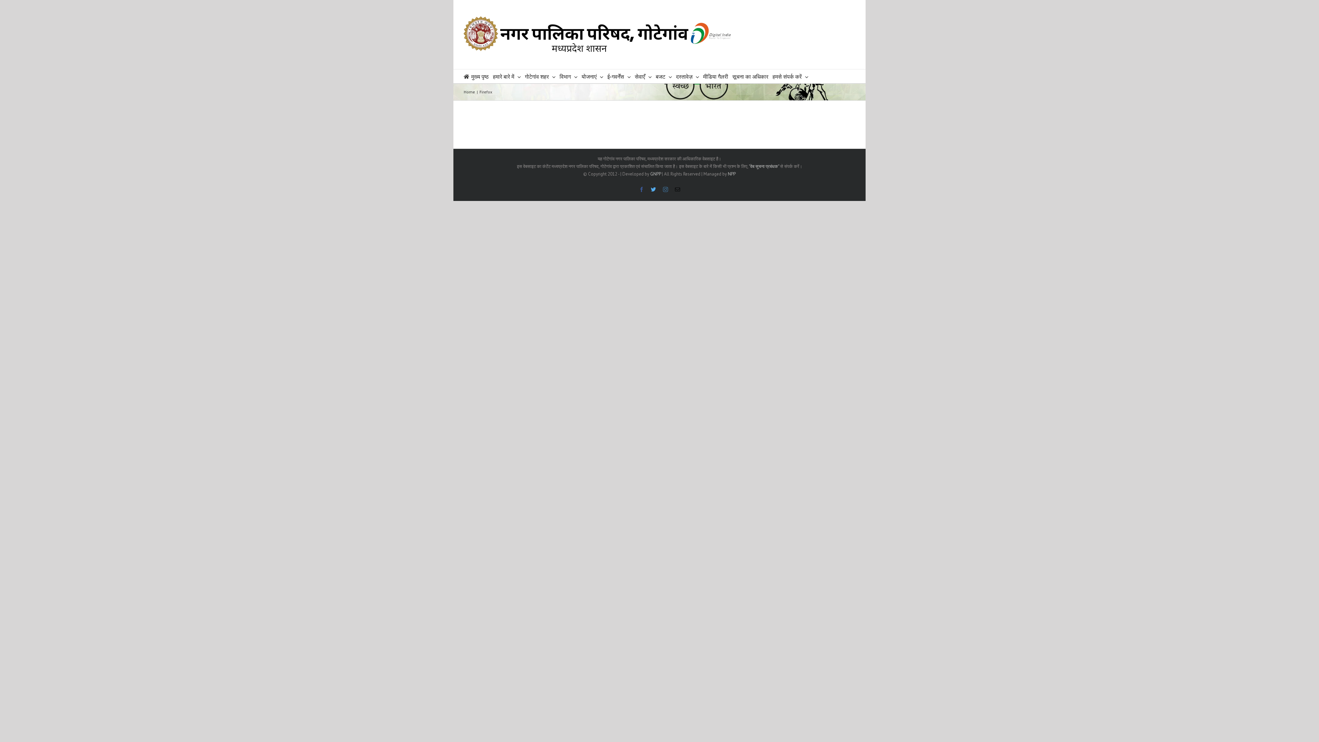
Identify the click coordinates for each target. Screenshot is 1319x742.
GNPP (655, 174)
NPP (732, 174)
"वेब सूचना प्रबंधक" (764, 166)
